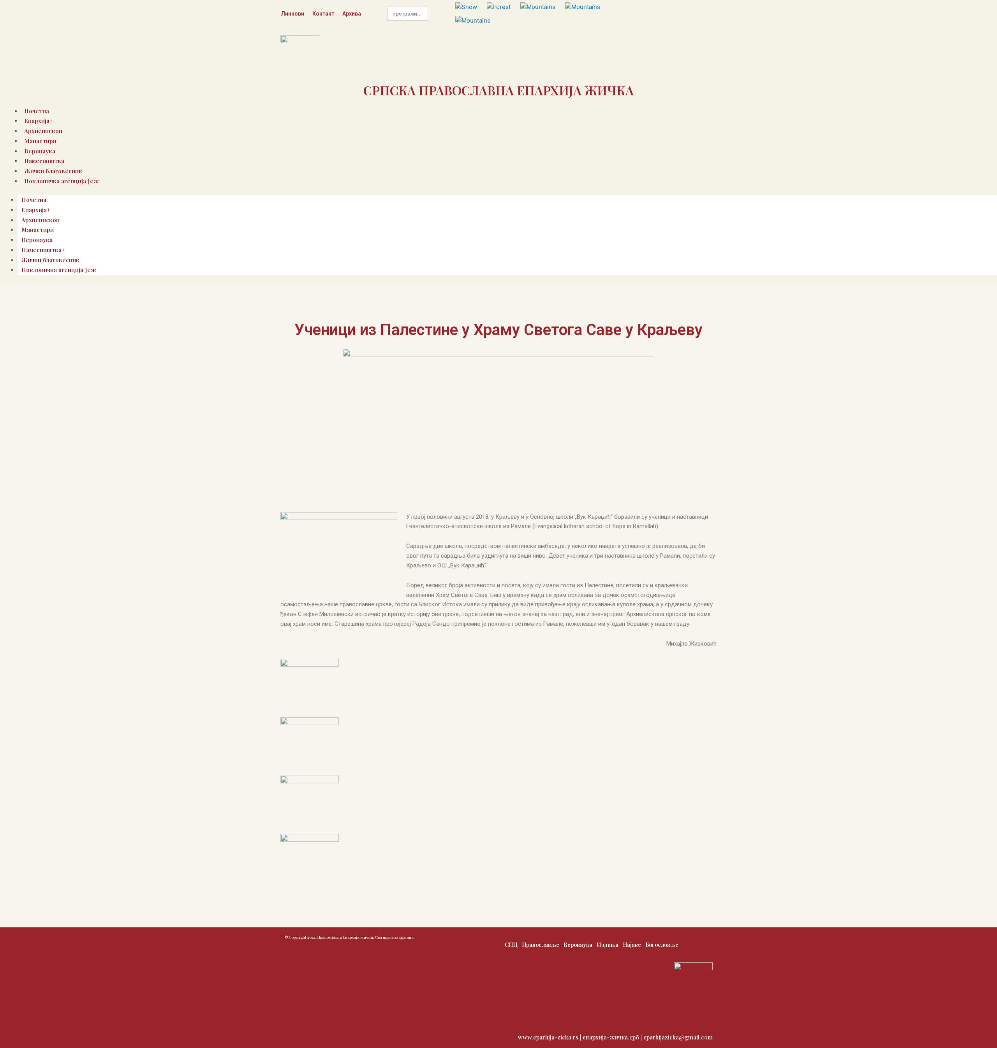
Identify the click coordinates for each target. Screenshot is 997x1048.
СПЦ (511, 944)
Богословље (661, 944)
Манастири (40, 141)
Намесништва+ (43, 250)
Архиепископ (40, 220)
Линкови (292, 14)
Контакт (323, 14)
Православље (540, 944)
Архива (351, 14)
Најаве (632, 944)
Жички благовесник (50, 260)
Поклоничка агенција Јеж (61, 181)
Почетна (33, 200)
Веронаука (37, 240)
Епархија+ (35, 210)
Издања (607, 944)
